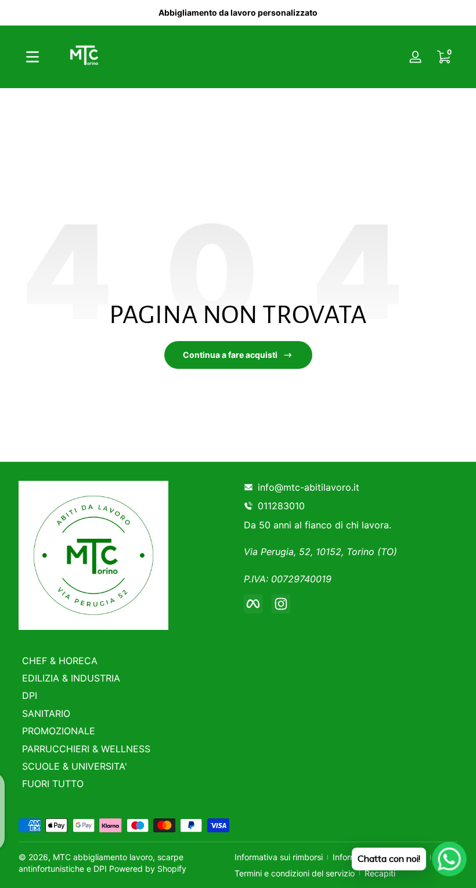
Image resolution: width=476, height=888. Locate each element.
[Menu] (32, 57)
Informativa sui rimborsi (279, 857)
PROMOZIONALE (58, 731)
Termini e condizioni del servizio (295, 873)
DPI (29, 695)
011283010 (283, 506)
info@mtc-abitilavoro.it (308, 487)
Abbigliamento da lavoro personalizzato (238, 12)
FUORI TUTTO (53, 783)
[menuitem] (127, 660)
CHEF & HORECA (60, 660)
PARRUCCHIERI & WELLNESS (86, 749)
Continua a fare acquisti (230, 355)
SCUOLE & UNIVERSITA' (74, 766)
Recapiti (380, 873)
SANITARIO (46, 713)
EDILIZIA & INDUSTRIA (71, 678)
